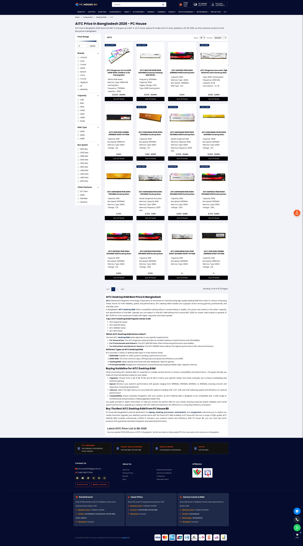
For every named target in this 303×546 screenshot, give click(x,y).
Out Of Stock (118, 99)
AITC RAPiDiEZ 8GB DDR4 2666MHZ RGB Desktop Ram (182, 71)
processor (169, 412)
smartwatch (180, 412)
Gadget (171, 12)
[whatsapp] (104, 478)
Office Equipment (185, 12)
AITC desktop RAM (127, 309)
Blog (124, 479)
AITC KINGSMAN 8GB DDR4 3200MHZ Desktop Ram (150, 193)
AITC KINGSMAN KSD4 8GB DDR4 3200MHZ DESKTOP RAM (182, 252)
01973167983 (152, 510)
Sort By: (210, 38)
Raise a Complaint (100, 484)
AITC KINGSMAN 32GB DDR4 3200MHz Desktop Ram (214, 133)
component (196, 412)
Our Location (83, 484)
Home (77, 17)
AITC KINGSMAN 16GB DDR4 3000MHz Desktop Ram (150, 133)
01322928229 (100, 514)
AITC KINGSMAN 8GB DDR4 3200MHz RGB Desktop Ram (182, 193)
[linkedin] (99, 478)
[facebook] (77, 478)
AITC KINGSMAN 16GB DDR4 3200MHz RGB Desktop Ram (182, 133)
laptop (152, 412)
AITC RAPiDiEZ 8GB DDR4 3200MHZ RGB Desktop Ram (118, 252)
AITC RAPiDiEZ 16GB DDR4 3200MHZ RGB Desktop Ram (213, 193)
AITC (109, 37)
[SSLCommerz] (190, 537)
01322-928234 (81, 518)
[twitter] (88, 478)
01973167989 (142, 510)
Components (114, 12)
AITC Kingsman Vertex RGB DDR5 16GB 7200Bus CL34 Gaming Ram (119, 72)
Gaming (150, 12)
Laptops (91, 12)
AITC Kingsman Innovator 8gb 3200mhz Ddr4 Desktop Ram (213, 71)
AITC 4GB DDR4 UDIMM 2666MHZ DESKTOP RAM (213, 252)
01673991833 (89, 514)
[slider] (77, 41)
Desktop (80, 12)
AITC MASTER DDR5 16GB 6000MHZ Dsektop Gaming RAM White (150, 72)
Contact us (161, 476)
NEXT (122, 289)
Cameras (161, 12)
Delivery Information (164, 470)
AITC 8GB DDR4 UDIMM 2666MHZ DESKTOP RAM (118, 133)
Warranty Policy (163, 479)
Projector (215, 12)
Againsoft (126, 538)
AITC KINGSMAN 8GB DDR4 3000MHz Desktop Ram (118, 193)
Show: (196, 38)
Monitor (102, 12)
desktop (159, 412)
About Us (126, 470)
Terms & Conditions (164, 473)
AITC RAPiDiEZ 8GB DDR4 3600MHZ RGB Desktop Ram (150, 252)
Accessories (138, 12)
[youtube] (83, 478)
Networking (202, 12)
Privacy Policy (128, 473)
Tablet (126, 12)
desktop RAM (124, 337)
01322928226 (197, 518)
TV (225, 12)
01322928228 (194, 514)
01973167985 (110, 514)
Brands (125, 476)
